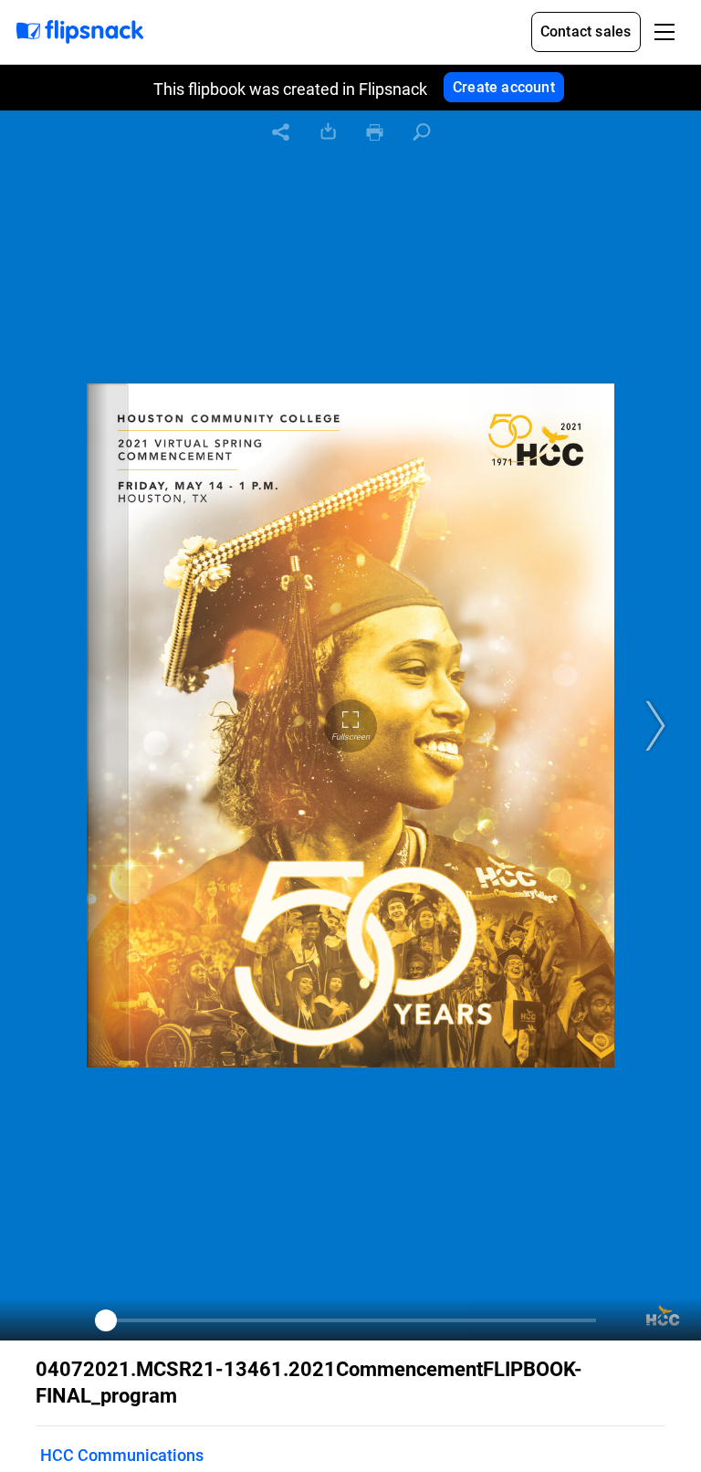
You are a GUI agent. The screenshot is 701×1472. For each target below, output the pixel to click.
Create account (504, 87)
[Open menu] (664, 32)
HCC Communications (122, 1455)
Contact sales (586, 31)
